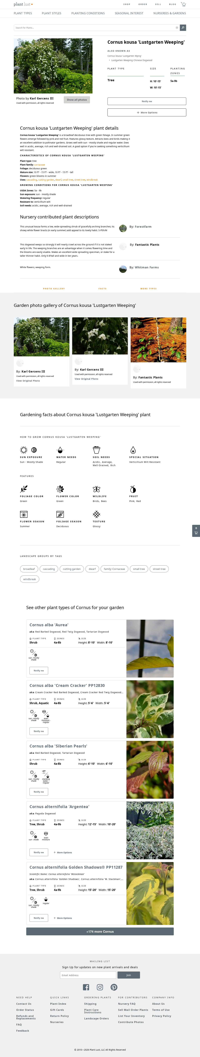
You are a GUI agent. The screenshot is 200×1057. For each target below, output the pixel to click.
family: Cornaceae (114, 569)
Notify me (147, 101)
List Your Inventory (131, 1016)
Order (142, 4)
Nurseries (57, 1022)
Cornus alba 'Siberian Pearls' (58, 746)
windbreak (92, 179)
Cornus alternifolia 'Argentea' (59, 806)
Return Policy (59, 1016)
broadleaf (29, 569)
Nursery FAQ (127, 1003)
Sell (158, 4)
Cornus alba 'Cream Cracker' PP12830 (67, 685)
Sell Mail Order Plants (133, 1010)
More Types (148, 288)
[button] (177, 27)
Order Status (25, 1010)
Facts (103, 288)
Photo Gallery (54, 288)
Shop (127, 4)
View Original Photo (28, 380)
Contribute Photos (131, 1022)
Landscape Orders (96, 1018)
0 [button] (183, 3)
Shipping (90, 1003)
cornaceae (39, 164)
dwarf (58, 179)
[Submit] (183, 28)
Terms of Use (161, 1010)
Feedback (22, 1030)
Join (129, 975)
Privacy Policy (161, 1016)
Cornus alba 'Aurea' (49, 624)
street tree (79, 179)
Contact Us (23, 1003)
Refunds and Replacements (26, 1017)
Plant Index (58, 1003)
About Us (158, 1003)
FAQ (19, 1024)
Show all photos (77, 99)
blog (172, 4)
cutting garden (46, 179)
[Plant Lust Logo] (23, 4)
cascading (31, 179)
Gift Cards (57, 1010)
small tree (68, 179)
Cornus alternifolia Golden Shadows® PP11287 (76, 867)
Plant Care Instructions (93, 1011)
